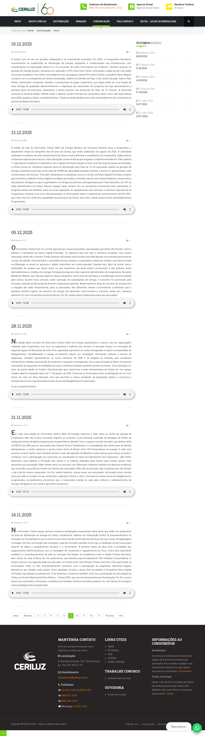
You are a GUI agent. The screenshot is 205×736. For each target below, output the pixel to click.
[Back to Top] (3, 733)
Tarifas (169, 693)
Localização (147, 724)
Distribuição (61, 21)
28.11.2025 (21, 326)
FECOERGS (113, 650)
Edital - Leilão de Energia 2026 (158, 21)
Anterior (28, 615)
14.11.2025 (21, 515)
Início (18, 21)
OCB (110, 654)
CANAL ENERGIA (116, 662)
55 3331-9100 (68, 690)
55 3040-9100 (84, 690)
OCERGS (112, 658)
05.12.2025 (22, 232)
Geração (81, 21)
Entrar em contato (117, 694)
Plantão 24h (131, 724)
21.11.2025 (21, 417)
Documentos (185, 671)
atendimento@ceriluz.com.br (73, 677)
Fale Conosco (125, 21)
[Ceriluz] (32, 9)
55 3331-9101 (80, 706)
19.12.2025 (21, 44)
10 (91, 615)
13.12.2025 (21, 132)
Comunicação (101, 21)
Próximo (110, 615)
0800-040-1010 (97, 8)
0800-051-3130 (114, 8)
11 (99, 615)
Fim (121, 615)
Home (31, 30)
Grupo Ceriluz (37, 21)
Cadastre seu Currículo (119, 678)
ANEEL (111, 646)
